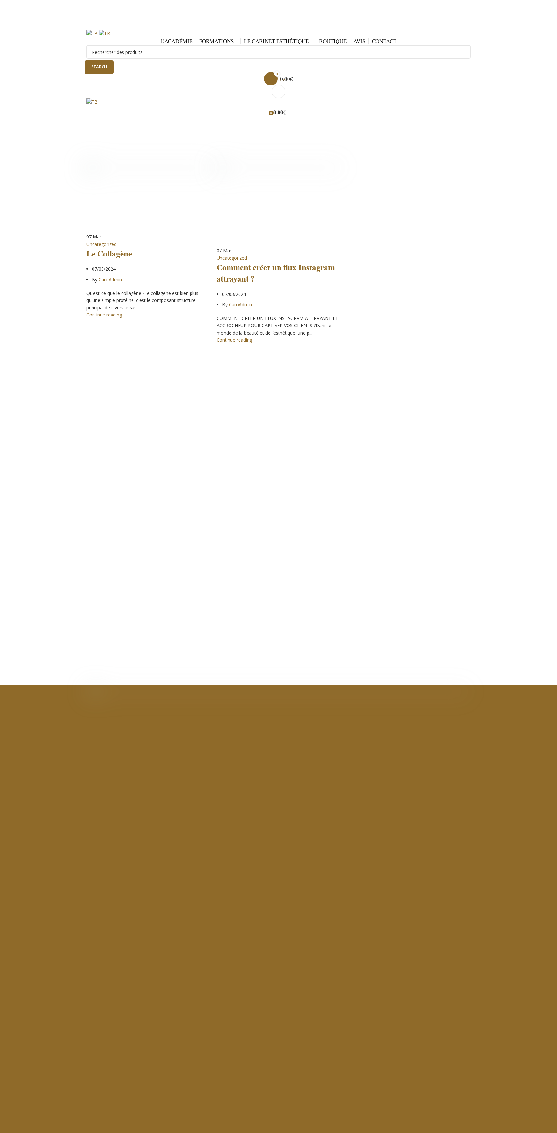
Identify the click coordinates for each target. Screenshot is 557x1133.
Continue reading (104, 315)
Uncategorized (101, 244)
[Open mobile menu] (278, 91)
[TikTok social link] (296, 25)
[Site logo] (92, 33)
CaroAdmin (218, 128)
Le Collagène (109, 253)
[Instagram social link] (273, 25)
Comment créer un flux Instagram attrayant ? (276, 273)
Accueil (93, 148)
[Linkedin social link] (284, 25)
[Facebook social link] (261, 25)
